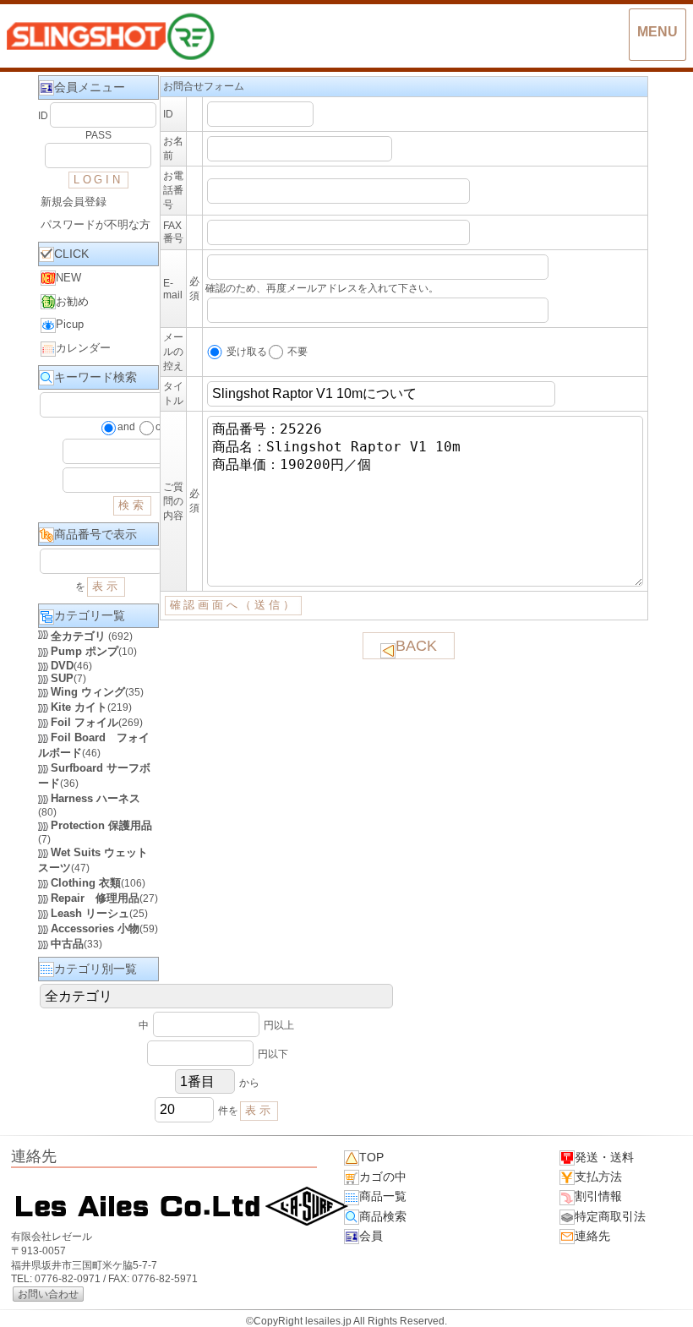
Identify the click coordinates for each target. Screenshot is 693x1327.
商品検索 (383, 1216)
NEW (68, 277)
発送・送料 (604, 1157)
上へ (663, 1301)
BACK (416, 645)
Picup (70, 324)
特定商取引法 (610, 1216)
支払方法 (598, 1176)
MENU (657, 32)
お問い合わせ (48, 1294)
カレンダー (83, 347)
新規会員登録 (73, 201)
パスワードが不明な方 (95, 224)
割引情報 (598, 1196)
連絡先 (592, 1235)
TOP (371, 1157)
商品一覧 (383, 1196)
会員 (371, 1235)
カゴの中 (383, 1176)
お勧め (72, 301)
